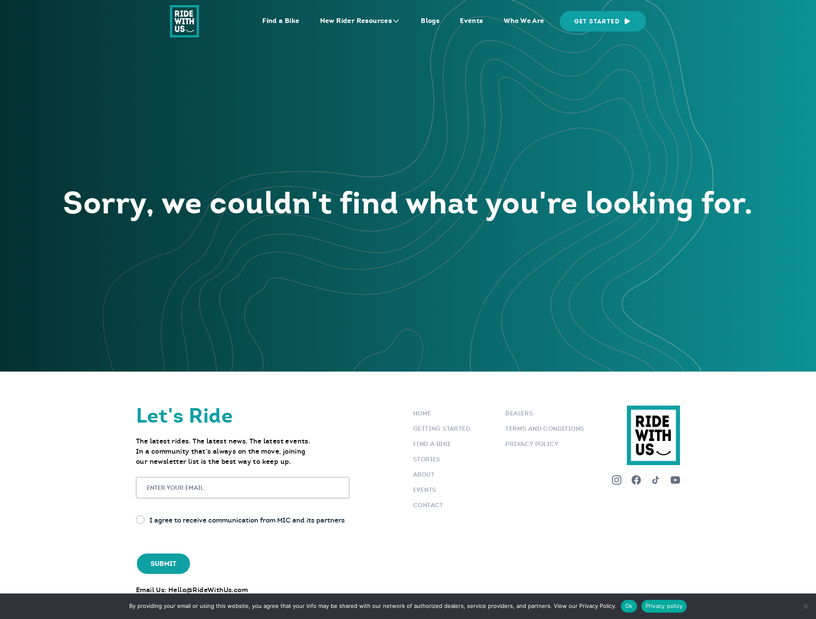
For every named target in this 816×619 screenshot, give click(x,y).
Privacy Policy (531, 444)
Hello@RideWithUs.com (208, 589)
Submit (163, 563)
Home (422, 413)
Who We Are (524, 20)
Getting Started (441, 428)
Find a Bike (280, 20)
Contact (428, 505)
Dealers (519, 413)
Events (471, 20)
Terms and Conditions (544, 428)
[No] (805, 606)
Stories (426, 459)
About (423, 474)
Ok (629, 605)
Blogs (430, 20)
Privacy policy (664, 605)
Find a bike (432, 444)
